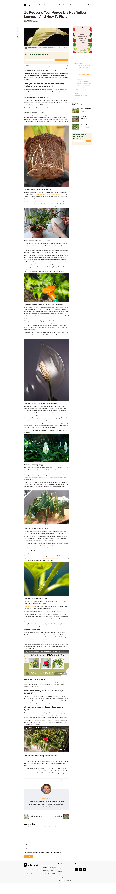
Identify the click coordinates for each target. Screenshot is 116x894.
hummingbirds (54, 558)
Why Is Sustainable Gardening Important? (86, 110)
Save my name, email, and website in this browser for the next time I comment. (43, 852)
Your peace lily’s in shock (82, 87)
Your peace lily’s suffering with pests (84, 83)
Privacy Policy (61, 877)
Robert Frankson (30, 20)
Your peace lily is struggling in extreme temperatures (84, 78)
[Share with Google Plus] (18, 33)
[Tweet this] (18, 30)
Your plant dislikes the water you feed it (84, 71)
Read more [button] (50, 49)
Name (25, 840)
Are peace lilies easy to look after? (80, 98)
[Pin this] (18, 36)
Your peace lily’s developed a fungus (84, 85)
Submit (61, 60)
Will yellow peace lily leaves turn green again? (81, 96)
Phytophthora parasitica (29, 606)
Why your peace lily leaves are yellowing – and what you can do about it (82, 62)
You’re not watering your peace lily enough (83, 68)
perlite (46, 115)
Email (25, 844)
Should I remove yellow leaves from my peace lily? (81, 92)
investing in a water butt (44, 261)
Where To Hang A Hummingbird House (86, 125)
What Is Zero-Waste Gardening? (86, 117)
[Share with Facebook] (18, 27)
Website (26, 848)
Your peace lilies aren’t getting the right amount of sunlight (84, 75)
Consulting (62, 5)
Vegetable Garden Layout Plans (65, 880)
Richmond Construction (36, 888)
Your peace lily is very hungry (82, 81)
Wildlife (55, 5)
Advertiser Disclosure (28, 26)
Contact (60, 874)
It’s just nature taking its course (83, 89)
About (40, 5)
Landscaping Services (74, 5)
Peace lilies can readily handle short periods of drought (49, 194)
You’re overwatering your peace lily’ (83, 65)
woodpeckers (46, 558)
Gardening (47, 5)
